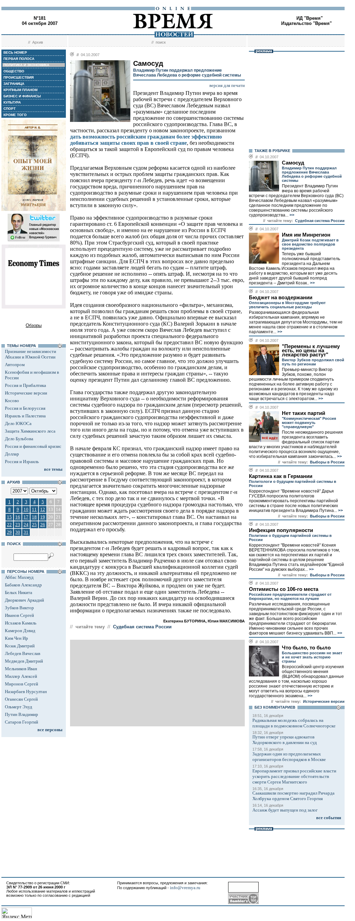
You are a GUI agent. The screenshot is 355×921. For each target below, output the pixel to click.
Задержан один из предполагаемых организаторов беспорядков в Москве (289, 756)
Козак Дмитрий (20, 645)
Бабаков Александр (23, 584)
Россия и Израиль (22, 461)
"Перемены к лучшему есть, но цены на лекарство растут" (311, 350)
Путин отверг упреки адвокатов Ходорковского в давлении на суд (284, 739)
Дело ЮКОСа (18, 423)
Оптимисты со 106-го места (283, 589)
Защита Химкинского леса (30, 431)
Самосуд (293, 163)
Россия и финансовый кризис (33, 446)
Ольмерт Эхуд (18, 706)
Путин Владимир (21, 714)
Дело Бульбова (19, 438)
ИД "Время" (309, 18)
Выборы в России (327, 462)
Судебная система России (142, 626)
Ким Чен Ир (16, 638)
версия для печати (227, 85)
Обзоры (34, 325)
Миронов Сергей (21, 684)
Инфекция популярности (281, 530)
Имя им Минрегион (306, 235)
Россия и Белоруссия (25, 408)
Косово (12, 400)
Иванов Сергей (19, 615)
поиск (161, 42)
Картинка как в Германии (280, 476)
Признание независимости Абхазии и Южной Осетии (30, 354)
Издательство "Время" (306, 23)
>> (291, 215)
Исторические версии (26, 393)
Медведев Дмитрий (24, 661)
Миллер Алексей (21, 676)
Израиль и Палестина (25, 415)
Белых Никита (18, 592)
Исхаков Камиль (20, 623)
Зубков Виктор (19, 607)
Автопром (15, 364)
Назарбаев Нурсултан (26, 691)
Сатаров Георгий (21, 722)
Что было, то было (306, 647)
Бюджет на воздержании (280, 297)
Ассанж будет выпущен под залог (285, 810)
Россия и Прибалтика (25, 385)
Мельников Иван (21, 668)
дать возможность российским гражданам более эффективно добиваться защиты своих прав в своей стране (146, 140)
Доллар (12, 454)
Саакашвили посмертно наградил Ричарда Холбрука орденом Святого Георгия (293, 795)
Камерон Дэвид (20, 630)
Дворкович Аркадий (24, 600)
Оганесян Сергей (21, 699)
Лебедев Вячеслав (22, 653)
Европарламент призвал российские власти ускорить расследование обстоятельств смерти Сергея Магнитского (294, 776)
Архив (37, 42)
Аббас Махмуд (19, 577)
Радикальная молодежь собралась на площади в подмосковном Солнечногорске (294, 723)
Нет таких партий (303, 413)
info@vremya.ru (185, 887)
